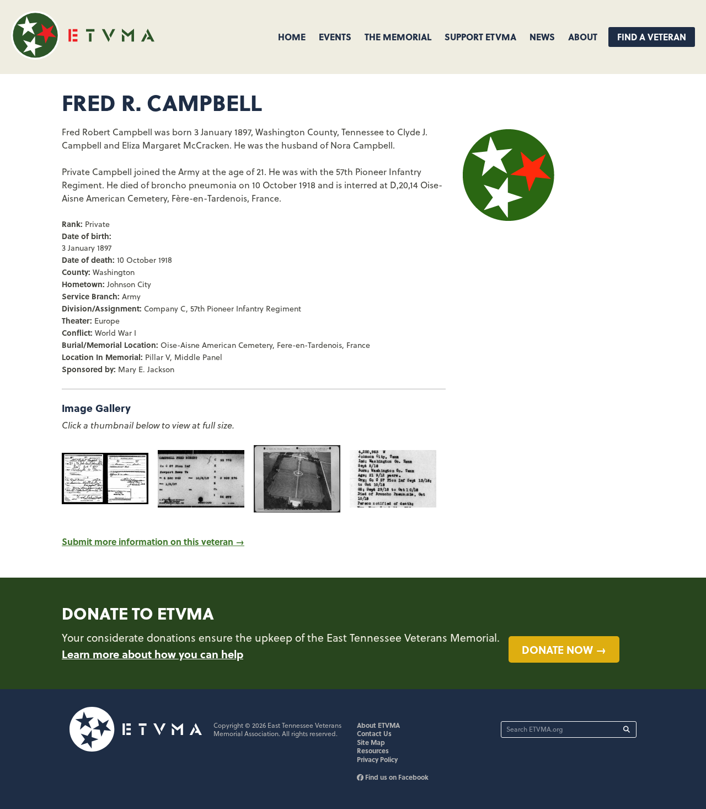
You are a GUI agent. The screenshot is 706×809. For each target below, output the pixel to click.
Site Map (371, 742)
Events (335, 36)
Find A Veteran (651, 36)
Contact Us (374, 733)
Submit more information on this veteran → (153, 541)
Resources (373, 750)
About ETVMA (378, 725)
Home (292, 36)
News (542, 36)
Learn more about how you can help (152, 654)
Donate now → (564, 649)
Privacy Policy (377, 759)
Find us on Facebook (396, 777)
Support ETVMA (480, 36)
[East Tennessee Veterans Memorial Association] (82, 56)
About (582, 36)
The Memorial (398, 36)
